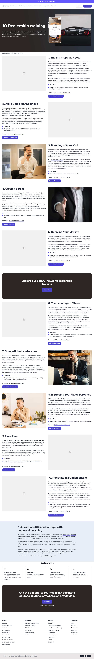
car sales (27, 115)
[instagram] (90, 656)
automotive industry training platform (16, 193)
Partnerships (51, 632)
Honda (68, 535)
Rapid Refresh (6, 644)
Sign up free (47, 290)
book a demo (44, 605)
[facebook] (88, 656)
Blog (72, 623)
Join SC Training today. (49, 556)
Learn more (52, 1)
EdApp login (51, 637)
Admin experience (7, 625)
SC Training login (52, 635)
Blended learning (29, 632)
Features (4, 623)
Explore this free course (55, 96)
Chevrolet (73, 535)
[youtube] (83, 656)
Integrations (74, 632)
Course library (6, 630)
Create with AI (6, 632)
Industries (73, 630)
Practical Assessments (8, 642)
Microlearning (29, 628)
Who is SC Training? (30, 625)
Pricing (53, 6)
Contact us (51, 642)
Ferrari (64, 535)
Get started (51, 623)
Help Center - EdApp (53, 630)
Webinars (73, 625)
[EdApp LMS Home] (5, 6)
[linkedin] (81, 656)
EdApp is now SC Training (32, 623)
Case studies (74, 628)
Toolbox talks (74, 635)
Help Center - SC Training (55, 628)
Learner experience (7, 640)
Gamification (28, 635)
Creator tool (5, 635)
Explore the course (54, 181)
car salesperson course (57, 159)
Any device (28, 630)
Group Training (6, 637)
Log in (78, 6)
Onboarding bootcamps (54, 625)
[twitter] (85, 656)
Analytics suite (6, 628)
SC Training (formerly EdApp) (62, 92)
